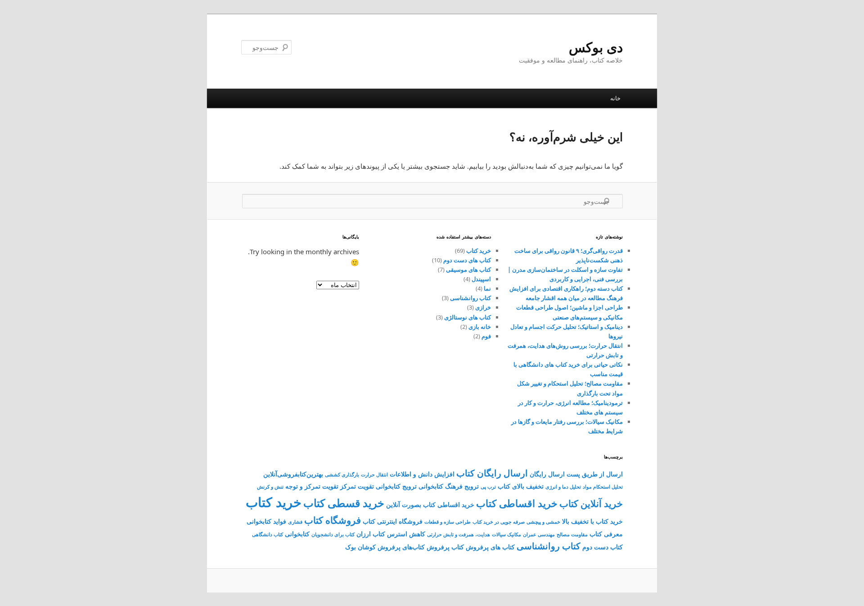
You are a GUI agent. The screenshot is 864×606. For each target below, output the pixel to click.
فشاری (295, 522)
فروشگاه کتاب (332, 520)
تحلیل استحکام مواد (603, 487)
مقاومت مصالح (572, 534)
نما (487, 288)
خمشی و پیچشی (543, 522)
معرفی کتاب (606, 534)
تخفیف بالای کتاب (521, 486)
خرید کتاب (478, 251)
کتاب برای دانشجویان (333, 534)
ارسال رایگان (547, 474)
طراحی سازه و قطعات (447, 522)
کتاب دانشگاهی (267, 534)
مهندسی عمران (539, 534)
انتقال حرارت (374, 474)
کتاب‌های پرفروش (401, 547)
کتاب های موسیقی (468, 269)
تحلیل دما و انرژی (563, 487)
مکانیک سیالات (506, 534)
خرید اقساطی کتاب (517, 503)
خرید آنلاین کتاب (591, 503)
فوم (486, 336)
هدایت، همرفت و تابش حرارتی (458, 534)
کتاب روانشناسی (470, 298)
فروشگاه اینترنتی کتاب (393, 521)
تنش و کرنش (270, 487)
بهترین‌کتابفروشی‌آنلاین (293, 474)
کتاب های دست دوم (467, 260)
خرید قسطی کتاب (343, 503)
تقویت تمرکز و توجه (311, 486)
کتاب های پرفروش (490, 547)
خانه (615, 98)
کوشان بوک (360, 547)
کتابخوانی (297, 534)
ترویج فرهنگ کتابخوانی (448, 486)
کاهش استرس (406, 534)
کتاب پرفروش (445, 547)
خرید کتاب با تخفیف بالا (592, 521)
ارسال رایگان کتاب (492, 473)
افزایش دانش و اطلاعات (422, 474)
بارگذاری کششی (342, 474)
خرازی (483, 307)
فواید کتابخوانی (266, 521)
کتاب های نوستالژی (467, 317)
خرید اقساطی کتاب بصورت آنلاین (430, 504)
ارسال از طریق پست (595, 474)
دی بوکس (596, 47)
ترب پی (488, 487)
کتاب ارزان (370, 534)
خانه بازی (479, 327)
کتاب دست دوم (602, 547)
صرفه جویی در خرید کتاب (498, 522)
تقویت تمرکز (357, 486)
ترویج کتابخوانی (396, 486)
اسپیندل (481, 279)
